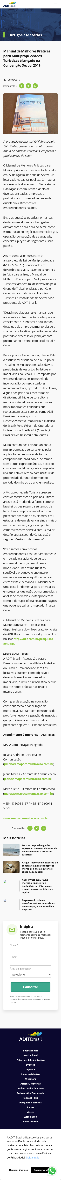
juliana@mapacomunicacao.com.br (28, 764)
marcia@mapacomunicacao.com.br (28, 794)
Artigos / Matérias (30, 1083)
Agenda (30, 1069)
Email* (13, 957)
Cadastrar (30, 987)
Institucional (30, 1055)
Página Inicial (30, 1050)
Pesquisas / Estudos (30, 1102)
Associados (30, 1116)
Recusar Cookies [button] (18, 1170)
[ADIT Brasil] (9, 4)
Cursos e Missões (30, 1074)
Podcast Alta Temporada (30, 1093)
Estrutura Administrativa (31, 1060)
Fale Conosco (30, 1121)
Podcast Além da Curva (31, 1088)
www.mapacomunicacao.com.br (25, 818)
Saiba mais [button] (32, 1157)
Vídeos (30, 1112)
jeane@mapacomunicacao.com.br (27, 779)
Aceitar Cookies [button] (43, 1170)
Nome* (14, 945)
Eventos (30, 1064)
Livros (30, 1107)
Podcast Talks (30, 1097)
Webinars (30, 1078)
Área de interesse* (20, 968)
